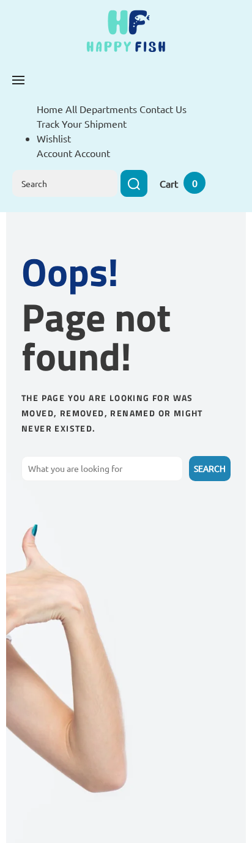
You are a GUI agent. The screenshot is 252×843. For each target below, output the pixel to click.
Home (50, 109)
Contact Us (163, 109)
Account (92, 153)
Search (210, 468)
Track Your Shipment (82, 123)
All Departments (101, 109)
